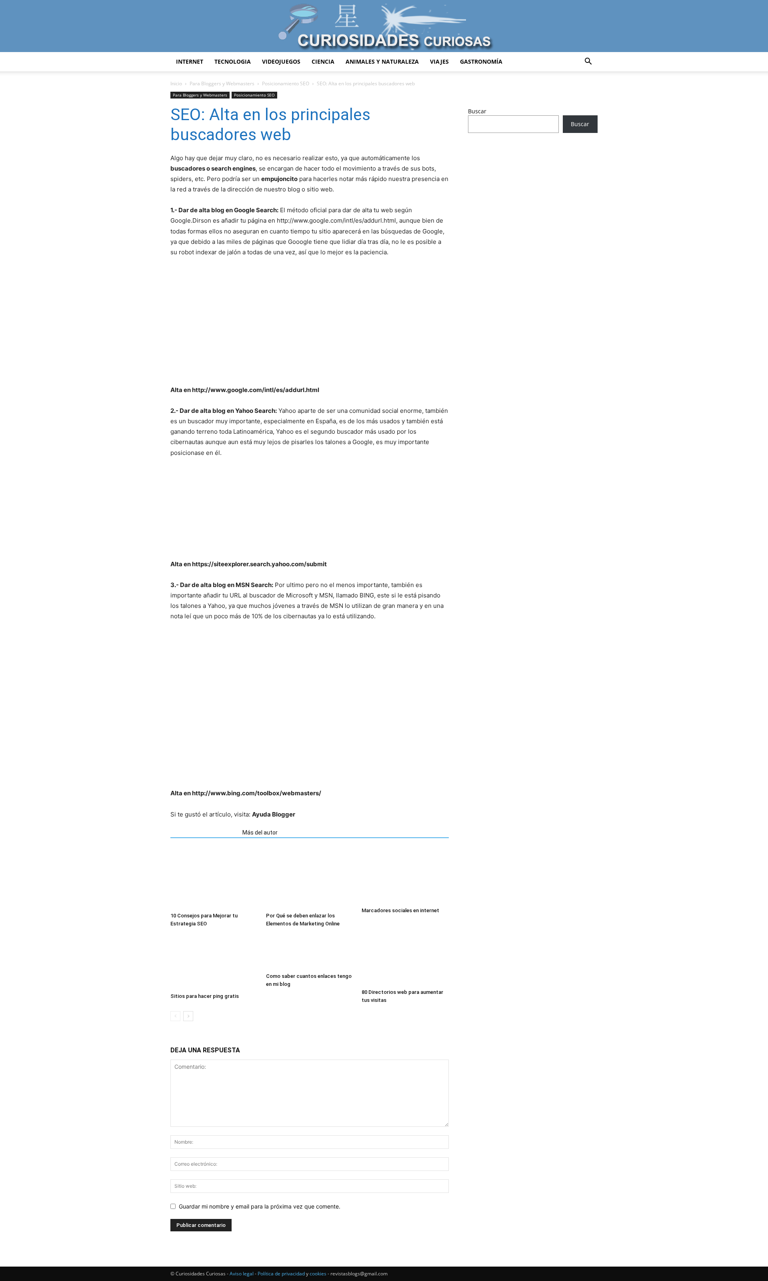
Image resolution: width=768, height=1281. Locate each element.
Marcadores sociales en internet (400, 910)
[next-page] (188, 1016)
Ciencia (323, 61)
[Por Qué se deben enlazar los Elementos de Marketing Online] (309, 879)
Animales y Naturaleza (382, 61)
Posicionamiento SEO (285, 83)
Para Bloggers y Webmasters (222, 83)
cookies (318, 1273)
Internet (189, 61)
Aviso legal (242, 1273)
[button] (588, 62)
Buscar (477, 111)
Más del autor (260, 832)
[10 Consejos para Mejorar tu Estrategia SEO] (214, 879)
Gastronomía (481, 61)
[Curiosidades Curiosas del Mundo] (384, 26)
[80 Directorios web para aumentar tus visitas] (405, 960)
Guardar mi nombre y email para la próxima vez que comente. (259, 1206)
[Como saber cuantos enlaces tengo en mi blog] (309, 952)
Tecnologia (232, 61)
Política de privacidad (281, 1273)
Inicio (176, 83)
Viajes (439, 61)
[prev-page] (175, 1016)
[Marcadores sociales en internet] (405, 876)
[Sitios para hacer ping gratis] (214, 962)
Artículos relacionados (204, 832)
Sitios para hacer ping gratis (204, 996)
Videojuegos (281, 61)
